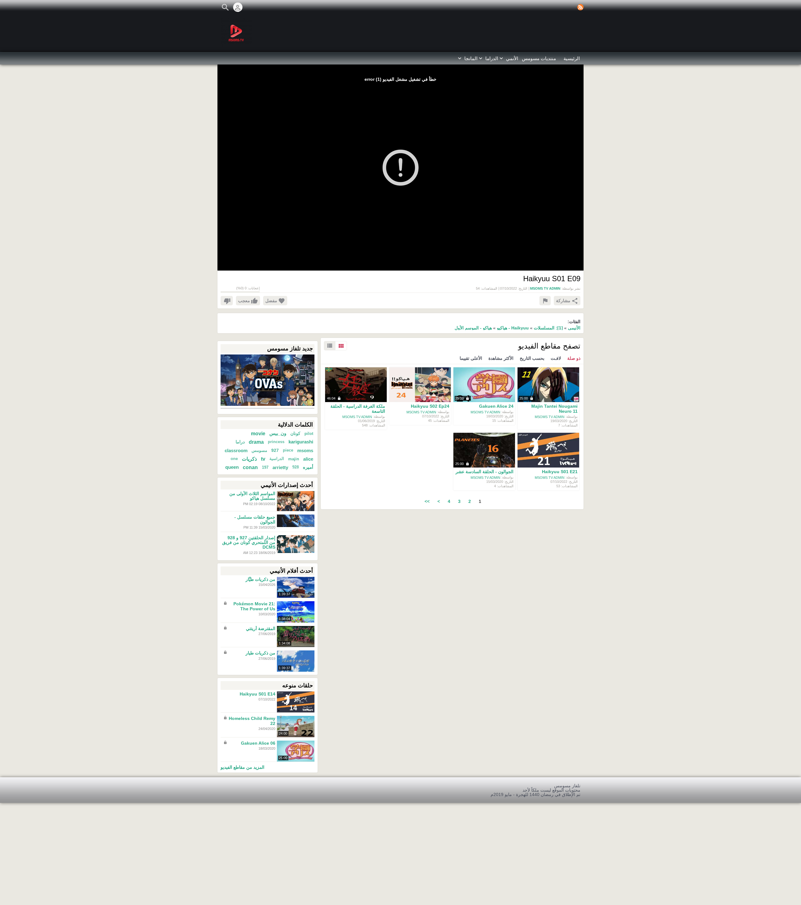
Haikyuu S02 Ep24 (430, 406)
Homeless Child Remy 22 (252, 721)
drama (256, 442)
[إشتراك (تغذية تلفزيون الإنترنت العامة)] (580, 7)
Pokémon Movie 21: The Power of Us (254, 606)
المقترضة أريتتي (260, 628)
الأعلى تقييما (471, 358)
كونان (295, 433)
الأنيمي (574, 327)
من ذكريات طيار (260, 653)
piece (288, 450)
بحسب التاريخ (532, 358)
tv (263, 459)
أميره (308, 467)
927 (275, 450)
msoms (305, 450)
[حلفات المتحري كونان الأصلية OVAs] (267, 379)
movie (258, 433)
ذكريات (249, 459)
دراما (240, 441)
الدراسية (276, 459)
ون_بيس (277, 433)
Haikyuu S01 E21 (560, 471)
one (234, 459)
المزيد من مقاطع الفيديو (242, 767)
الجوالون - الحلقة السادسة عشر (484, 471)
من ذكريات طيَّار (260, 579)
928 (295, 467)
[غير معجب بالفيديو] (227, 300)
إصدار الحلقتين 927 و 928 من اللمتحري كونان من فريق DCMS (248, 542)
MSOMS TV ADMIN (549, 416)
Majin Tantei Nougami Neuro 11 (554, 409)
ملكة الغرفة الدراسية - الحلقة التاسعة (357, 409)
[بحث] (225, 7)
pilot (308, 433)
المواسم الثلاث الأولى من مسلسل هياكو (252, 496)
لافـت (556, 358)
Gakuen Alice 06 (258, 743)
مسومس (259, 450)
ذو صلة (573, 358)
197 (265, 467)
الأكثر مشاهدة (500, 358)
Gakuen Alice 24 (496, 406)
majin (293, 459)
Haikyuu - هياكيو (512, 327)
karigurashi (300, 441)
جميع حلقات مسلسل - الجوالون (254, 520)
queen (232, 467)
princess (276, 442)
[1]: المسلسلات (548, 327)
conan (250, 467)
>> (427, 501)
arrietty (280, 467)
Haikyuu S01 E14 (257, 693)
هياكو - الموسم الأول (473, 327)
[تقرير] (545, 300)
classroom (236, 450)
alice (308, 459)
